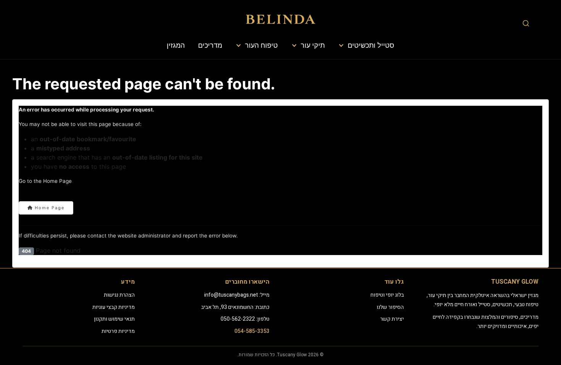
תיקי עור (313, 45)
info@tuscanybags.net (231, 295)
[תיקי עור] (294, 45)
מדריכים (210, 45)
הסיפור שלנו (390, 307)
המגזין (176, 45)
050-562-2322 (238, 319)
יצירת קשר (392, 319)
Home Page (48, 207)
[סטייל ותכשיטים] (341, 45)
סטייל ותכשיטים (371, 45)
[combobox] (525, 23)
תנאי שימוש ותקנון (114, 319)
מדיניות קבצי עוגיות (113, 307)
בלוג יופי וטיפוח (387, 295)
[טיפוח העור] (238, 45)
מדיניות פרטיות (118, 331)
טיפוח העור (261, 45)
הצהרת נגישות (119, 295)
